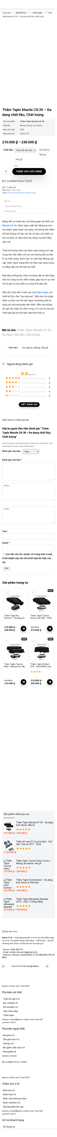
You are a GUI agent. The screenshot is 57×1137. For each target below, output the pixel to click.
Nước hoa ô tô (9, 1094)
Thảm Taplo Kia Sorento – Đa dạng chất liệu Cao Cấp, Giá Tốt (15, 617)
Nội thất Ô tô (21, 13)
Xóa (15, 166)
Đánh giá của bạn (11, 451)
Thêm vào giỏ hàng (29, 171)
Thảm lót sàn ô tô (11, 999)
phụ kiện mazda (13, 193)
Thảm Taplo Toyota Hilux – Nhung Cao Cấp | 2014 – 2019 (15, 666)
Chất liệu (8, 149)
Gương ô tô (8, 1043)
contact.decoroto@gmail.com (23, 952)
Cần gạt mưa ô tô (11, 1039)
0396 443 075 (16, 949)
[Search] (52, 4)
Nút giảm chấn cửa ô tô (14, 1047)
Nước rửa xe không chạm (14, 1098)
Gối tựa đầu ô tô (10, 1007)
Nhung (43, 154)
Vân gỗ (18, 159)
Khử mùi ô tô (9, 1090)
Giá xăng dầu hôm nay (13, 1107)
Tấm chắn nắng (10, 1011)
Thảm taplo (37, 13)
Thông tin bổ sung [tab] (13, 206)
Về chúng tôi (9, 1127)
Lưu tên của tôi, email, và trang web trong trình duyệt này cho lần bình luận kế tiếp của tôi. (27, 558)
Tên (5, 531)
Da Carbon (45, 150)
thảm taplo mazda (28, 193)
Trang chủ (6, 13)
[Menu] (3, 4)
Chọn (23, 628)
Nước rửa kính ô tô (11, 1102)
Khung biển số (9, 1051)
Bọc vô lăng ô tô (10, 1003)
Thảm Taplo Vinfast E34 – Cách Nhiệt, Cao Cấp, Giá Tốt (40, 666)
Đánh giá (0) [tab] (10, 211)
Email (6, 543)
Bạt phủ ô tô (8, 1035)
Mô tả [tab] (7, 201)
